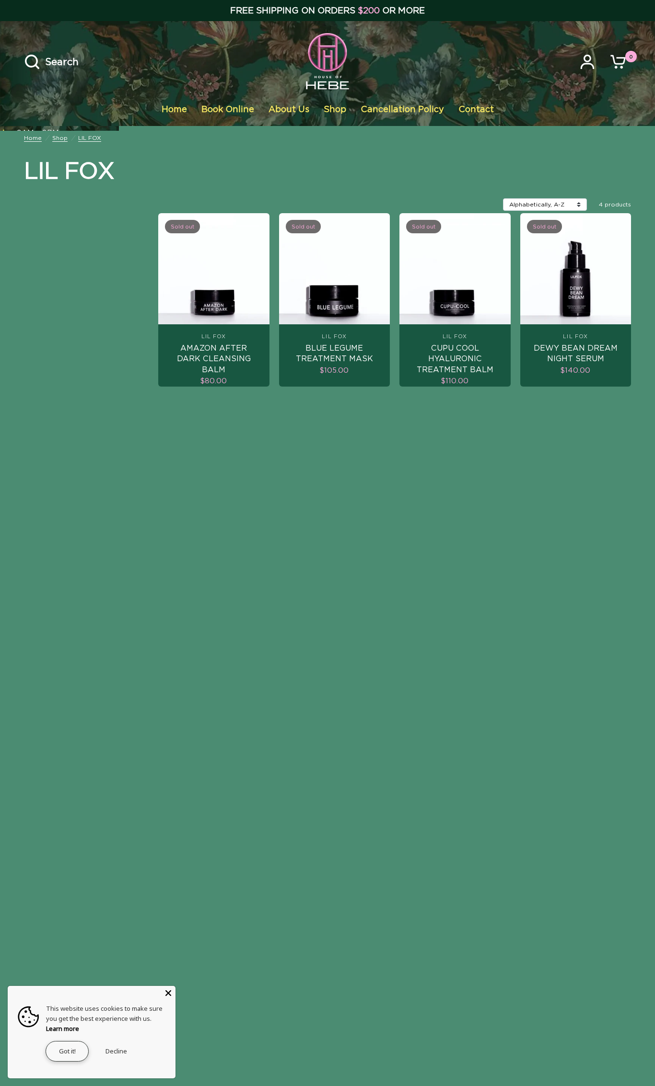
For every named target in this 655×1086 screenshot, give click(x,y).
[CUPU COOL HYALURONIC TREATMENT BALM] (455, 268)
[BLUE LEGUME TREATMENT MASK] (334, 268)
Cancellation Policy (402, 109)
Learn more (62, 1028)
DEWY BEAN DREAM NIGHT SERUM (576, 353)
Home (174, 109)
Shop (335, 109)
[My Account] (589, 62)
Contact (476, 109)
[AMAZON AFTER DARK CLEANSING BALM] (213, 268)
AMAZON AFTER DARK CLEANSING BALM (214, 358)
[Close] (168, 993)
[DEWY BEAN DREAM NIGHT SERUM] (576, 268)
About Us (289, 109)
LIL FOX (89, 137)
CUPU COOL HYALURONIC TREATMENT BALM (455, 358)
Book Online (227, 109)
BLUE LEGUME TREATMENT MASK (334, 353)
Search (62, 62)
